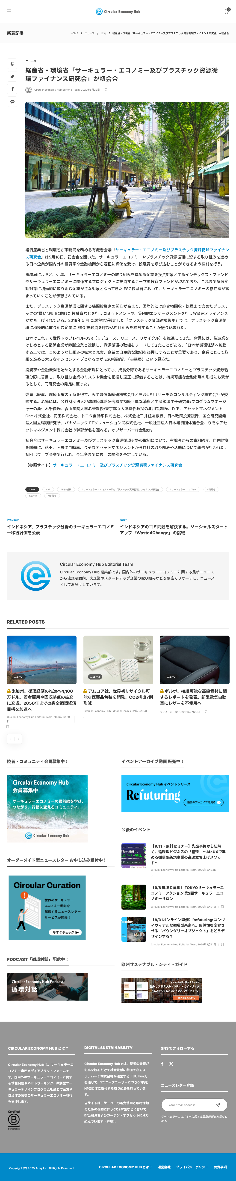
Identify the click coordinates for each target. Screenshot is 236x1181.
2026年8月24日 (207, 869)
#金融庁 (52, 495)
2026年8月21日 (207, 906)
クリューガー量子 (170, 712)
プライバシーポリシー (192, 1167)
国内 (103, 33)
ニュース (89, 33)
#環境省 (211, 489)
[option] (41, 683)
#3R (48, 489)
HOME (74, 33)
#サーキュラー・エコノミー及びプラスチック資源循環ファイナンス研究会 (120, 489)
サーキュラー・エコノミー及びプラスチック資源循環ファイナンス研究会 (117, 465)
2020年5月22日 (90, 89)
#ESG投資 (66, 489)
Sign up (218, 1105)
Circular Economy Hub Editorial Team (57, 89)
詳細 (110, 1121)
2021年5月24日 (139, 711)
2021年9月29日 (190, 712)
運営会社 (164, 1167)
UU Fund (139, 1076)
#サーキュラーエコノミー (183, 489)
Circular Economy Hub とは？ (125, 1167)
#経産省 (33, 495)
